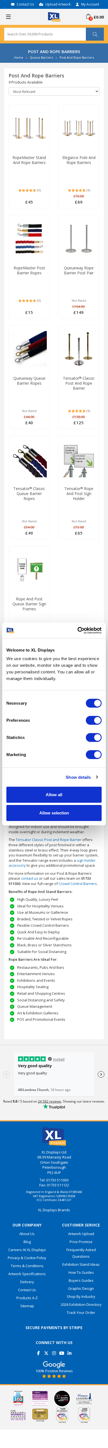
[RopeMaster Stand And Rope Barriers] (29, 128)
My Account (90, 4)
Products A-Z (27, 1297)
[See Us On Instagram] (54, 1351)
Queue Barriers (41, 57)
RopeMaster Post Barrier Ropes (29, 270)
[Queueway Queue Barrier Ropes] (29, 349)
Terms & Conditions (27, 1265)
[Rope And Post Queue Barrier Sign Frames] (29, 569)
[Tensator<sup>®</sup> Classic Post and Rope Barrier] (78, 349)
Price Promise (81, 1241)
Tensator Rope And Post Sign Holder (78, 493)
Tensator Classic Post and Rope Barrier (79, 383)
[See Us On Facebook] (38, 1351)
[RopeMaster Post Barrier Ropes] (29, 238)
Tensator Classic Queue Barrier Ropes (29, 493)
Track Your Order (81, 1312)
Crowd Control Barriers (78, 883)
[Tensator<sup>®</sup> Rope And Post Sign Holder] (78, 459)
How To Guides (81, 1272)
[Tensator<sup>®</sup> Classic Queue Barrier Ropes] (29, 459)
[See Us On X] (46, 1351)
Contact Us (25, 4)
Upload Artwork (58, 4)
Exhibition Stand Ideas (81, 1264)
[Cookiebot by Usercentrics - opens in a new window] (78, 630)
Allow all (54, 794)
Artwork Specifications (27, 1273)
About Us (27, 1233)
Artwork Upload (81, 1233)
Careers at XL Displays (27, 1249)
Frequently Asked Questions (81, 1253)
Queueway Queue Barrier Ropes (29, 381)
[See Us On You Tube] (61, 1351)
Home (18, 57)
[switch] (94, 720)
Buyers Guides (81, 1280)
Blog (27, 1241)
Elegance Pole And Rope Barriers (79, 160)
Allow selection (54, 812)
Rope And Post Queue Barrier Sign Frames (29, 604)
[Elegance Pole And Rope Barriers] (78, 128)
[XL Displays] (54, 16)
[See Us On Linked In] (69, 1351)
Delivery (27, 1281)
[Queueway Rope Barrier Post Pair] (78, 238)
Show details (78, 777)
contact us (29, 878)
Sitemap (27, 1305)
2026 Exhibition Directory (81, 1304)
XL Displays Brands (54, 1209)
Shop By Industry (81, 1296)
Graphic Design (81, 1288)
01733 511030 (57, 1180)
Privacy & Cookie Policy (27, 1257)
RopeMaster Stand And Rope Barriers (29, 160)
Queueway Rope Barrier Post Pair (79, 270)
